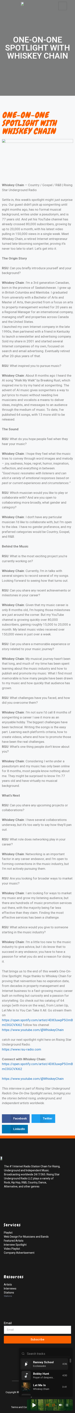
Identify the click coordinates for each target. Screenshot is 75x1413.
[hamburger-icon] (62, 6)
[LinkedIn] (25, 1199)
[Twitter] (16, 1199)
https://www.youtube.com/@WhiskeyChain (33, 1030)
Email (8, 1323)
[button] (16, 1118)
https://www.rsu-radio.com (21, 1049)
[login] (8, 1371)
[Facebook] (8, 1199)
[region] (45, 1376)
